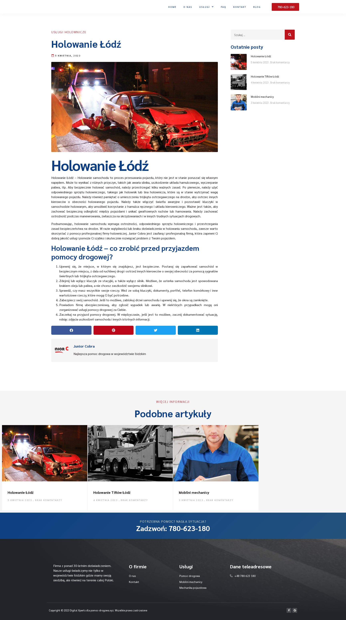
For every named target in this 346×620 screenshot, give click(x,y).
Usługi (204, 6)
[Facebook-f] (289, 610)
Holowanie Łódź (261, 56)
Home (172, 6)
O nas (187, 6)
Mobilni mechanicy (262, 96)
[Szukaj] (290, 35)
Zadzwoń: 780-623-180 (173, 528)
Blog (257, 6)
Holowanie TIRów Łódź (265, 76)
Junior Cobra (137, 233)
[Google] (294, 610)
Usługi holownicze (68, 32)
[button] (71, 330)
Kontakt (239, 6)
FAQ (223, 6)
